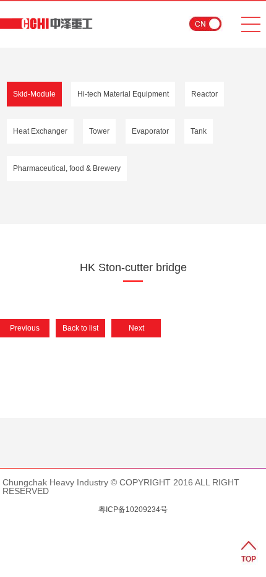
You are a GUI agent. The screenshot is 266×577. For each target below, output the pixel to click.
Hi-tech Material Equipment (123, 94)
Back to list (80, 328)
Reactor (204, 94)
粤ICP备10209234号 (133, 509)
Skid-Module (34, 94)
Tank (199, 131)
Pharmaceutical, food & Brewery (67, 168)
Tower (99, 131)
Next (136, 328)
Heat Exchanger (40, 131)
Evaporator (150, 131)
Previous (25, 328)
